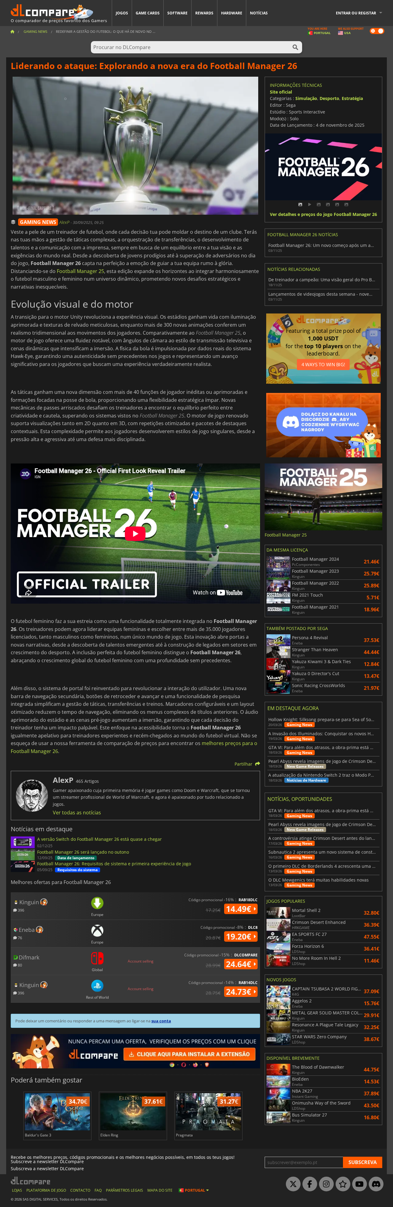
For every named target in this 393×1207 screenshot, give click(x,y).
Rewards (204, 13)
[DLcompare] (31, 1180)
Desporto (329, 98)
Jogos (122, 13)
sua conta (161, 1021)
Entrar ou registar (356, 13)
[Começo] (12, 31)
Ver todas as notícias (77, 812)
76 (19, 937)
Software (177, 13)
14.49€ (239, 909)
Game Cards (148, 13)
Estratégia (352, 98)
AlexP (65, 222)
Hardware (231, 13)
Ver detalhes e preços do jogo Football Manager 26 (323, 214)
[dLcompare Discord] (374, 1184)
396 (20, 910)
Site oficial (281, 92)
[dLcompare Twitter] (291, 1184)
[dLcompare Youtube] (358, 1184)
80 (19, 965)
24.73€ (239, 991)
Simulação (306, 98)
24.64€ (239, 964)
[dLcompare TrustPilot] (341, 1184)
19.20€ (239, 936)
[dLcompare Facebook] (308, 1184)
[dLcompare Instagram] (325, 1184)
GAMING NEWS (38, 222)
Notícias (259, 13)
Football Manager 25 (80, 271)
